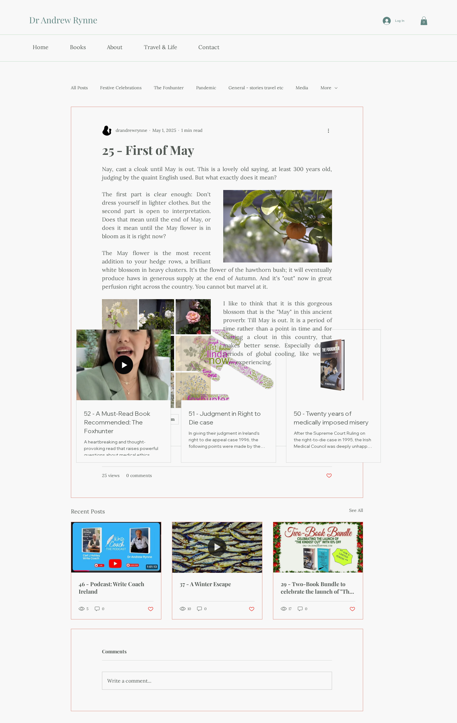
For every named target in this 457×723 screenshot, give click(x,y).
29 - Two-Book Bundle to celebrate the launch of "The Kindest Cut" (316, 587)
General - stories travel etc (255, 87)
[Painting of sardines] (217, 547)
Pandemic (206, 87)
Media (302, 87)
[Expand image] (119, 316)
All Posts (79, 87)
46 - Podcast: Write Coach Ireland (111, 587)
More (326, 87)
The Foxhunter (169, 87)
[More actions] (328, 130)
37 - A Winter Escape (205, 584)
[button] (423, 20)
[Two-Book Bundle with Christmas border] (318, 547)
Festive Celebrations (120, 87)
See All (356, 510)
